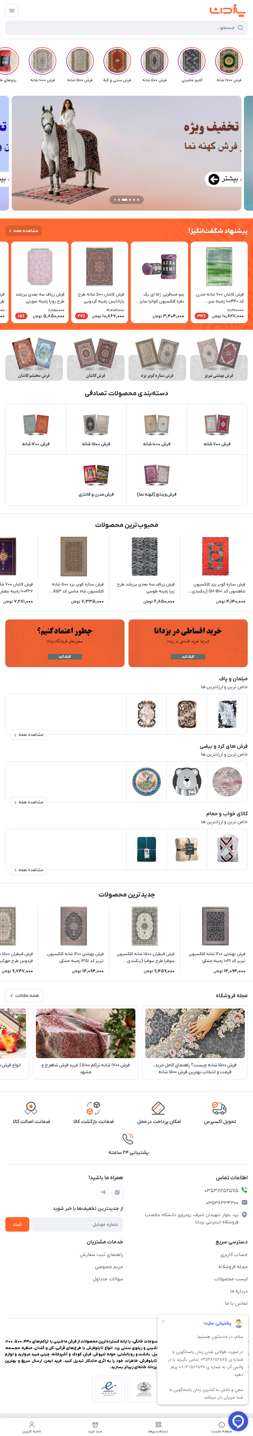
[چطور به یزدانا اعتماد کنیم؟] (65, 643)
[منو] (11, 10)
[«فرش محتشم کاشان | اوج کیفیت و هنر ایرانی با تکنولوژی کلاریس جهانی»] (34, 359)
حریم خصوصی (109, 1267)
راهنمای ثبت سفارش (101, 1254)
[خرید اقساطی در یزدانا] (188, 643)
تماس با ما (236, 1303)
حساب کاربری (234, 1254)
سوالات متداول (108, 1279)
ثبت (17, 1224)
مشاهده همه (25, 231)
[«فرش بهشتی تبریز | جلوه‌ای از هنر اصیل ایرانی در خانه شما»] (219, 359)
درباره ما (239, 1291)
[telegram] (103, 1192)
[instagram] (117, 1192)
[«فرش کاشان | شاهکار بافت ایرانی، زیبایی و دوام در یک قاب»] (96, 359)
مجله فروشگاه (233, 1267)
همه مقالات (27, 996)
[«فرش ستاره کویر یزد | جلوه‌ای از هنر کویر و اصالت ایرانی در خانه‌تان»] (157, 359)
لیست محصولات (231, 1279)
